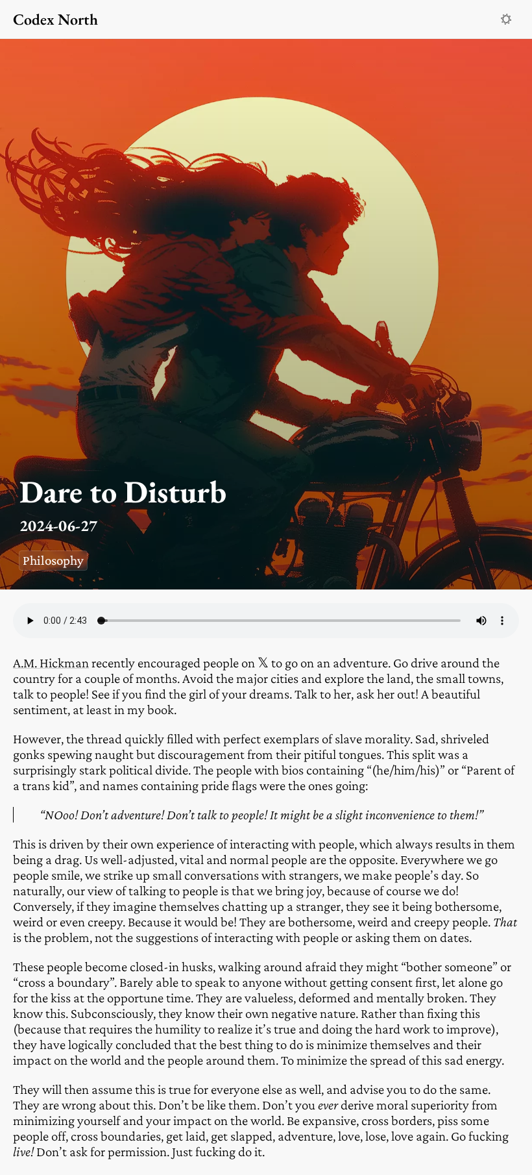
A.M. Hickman (51, 663)
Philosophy (53, 560)
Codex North (55, 19)
